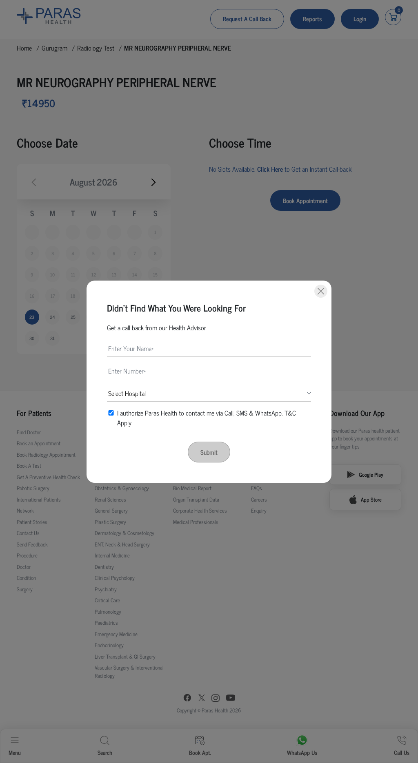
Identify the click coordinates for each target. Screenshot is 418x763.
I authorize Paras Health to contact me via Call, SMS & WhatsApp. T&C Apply (206, 417)
